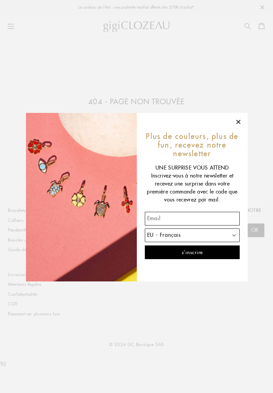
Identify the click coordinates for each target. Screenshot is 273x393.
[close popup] (239, 122)
